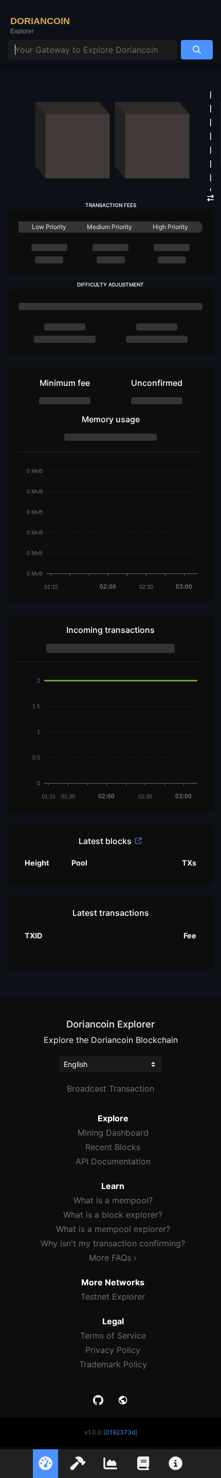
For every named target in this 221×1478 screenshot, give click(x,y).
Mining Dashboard (113, 1132)
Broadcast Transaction (110, 1088)
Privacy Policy (112, 1350)
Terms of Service (113, 1335)
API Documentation (113, 1161)
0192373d (120, 1432)
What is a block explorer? (112, 1214)
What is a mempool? (113, 1200)
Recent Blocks (112, 1147)
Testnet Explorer (113, 1296)
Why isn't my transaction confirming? (113, 1243)
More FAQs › (113, 1258)
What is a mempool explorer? (113, 1229)
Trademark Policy (113, 1364)
